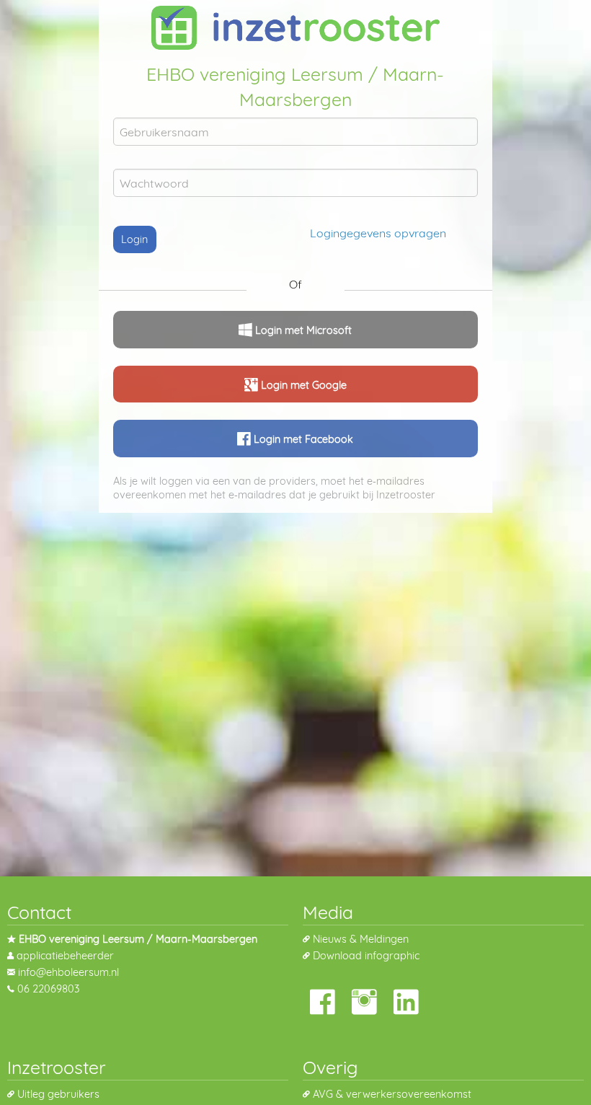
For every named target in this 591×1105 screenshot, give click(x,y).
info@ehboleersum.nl (68, 972)
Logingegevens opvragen (378, 233)
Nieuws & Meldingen (361, 939)
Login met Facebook (302, 439)
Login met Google (302, 385)
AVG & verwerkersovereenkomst (392, 1094)
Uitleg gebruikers (58, 1094)
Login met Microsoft (302, 330)
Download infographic (366, 955)
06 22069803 (48, 988)
